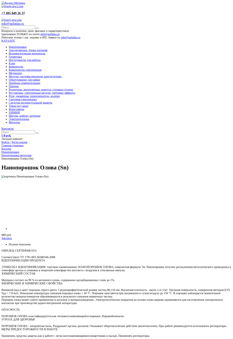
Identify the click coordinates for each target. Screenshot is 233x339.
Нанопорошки (18, 46)
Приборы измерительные (24, 83)
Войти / (6, 142)
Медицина (15, 73)
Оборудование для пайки (24, 79)
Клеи (12, 63)
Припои (14, 86)
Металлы (14, 122)
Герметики (15, 56)
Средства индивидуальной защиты (30, 102)
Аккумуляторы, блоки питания (28, 50)
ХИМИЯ (14, 112)
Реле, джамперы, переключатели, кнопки (34, 96)
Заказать (6, 238)
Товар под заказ (18, 105)
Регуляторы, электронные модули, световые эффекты (42, 92)
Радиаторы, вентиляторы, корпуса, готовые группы (41, 89)
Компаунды (16, 66)
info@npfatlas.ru (12, 23)
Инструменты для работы (25, 60)
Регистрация (19, 142)
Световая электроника (23, 99)
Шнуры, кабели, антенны (24, 115)
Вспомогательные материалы (27, 53)
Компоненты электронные (25, 69)
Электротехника (19, 119)
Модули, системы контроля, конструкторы (35, 76)
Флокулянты (16, 109)
